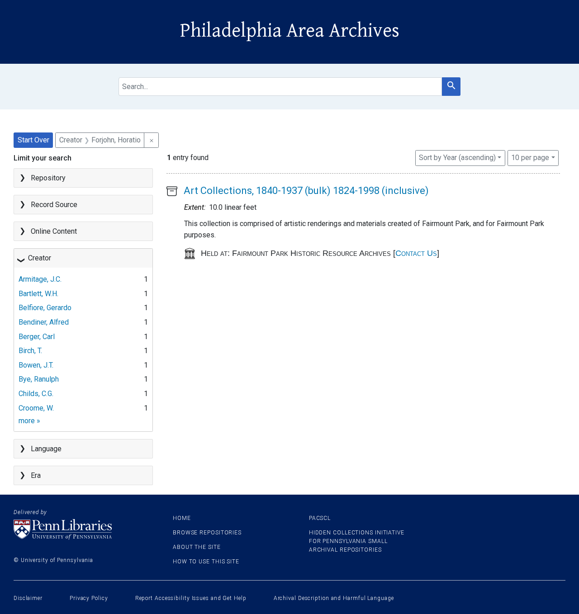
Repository (48, 178)
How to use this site (206, 561)
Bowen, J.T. (36, 365)
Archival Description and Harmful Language (334, 598)
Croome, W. (36, 408)
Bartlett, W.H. (38, 293)
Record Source (54, 204)
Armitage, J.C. (40, 279)
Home (182, 518)
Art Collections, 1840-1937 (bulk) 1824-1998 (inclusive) (306, 190)
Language (46, 448)
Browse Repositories (207, 532)
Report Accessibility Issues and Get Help (191, 598)
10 (530, 157)
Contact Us (416, 253)
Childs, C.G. (36, 393)
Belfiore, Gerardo (45, 307)
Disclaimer (28, 598)
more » (29, 420)
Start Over (33, 140)
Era (36, 475)
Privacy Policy (89, 598)
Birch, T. (30, 350)
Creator (39, 258)
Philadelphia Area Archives (289, 30)
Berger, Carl (37, 336)
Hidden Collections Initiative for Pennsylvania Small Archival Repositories (356, 541)
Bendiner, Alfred (44, 322)
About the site (197, 547)
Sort (457, 157)
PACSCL (320, 518)
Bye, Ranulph (39, 379)
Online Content (54, 231)
